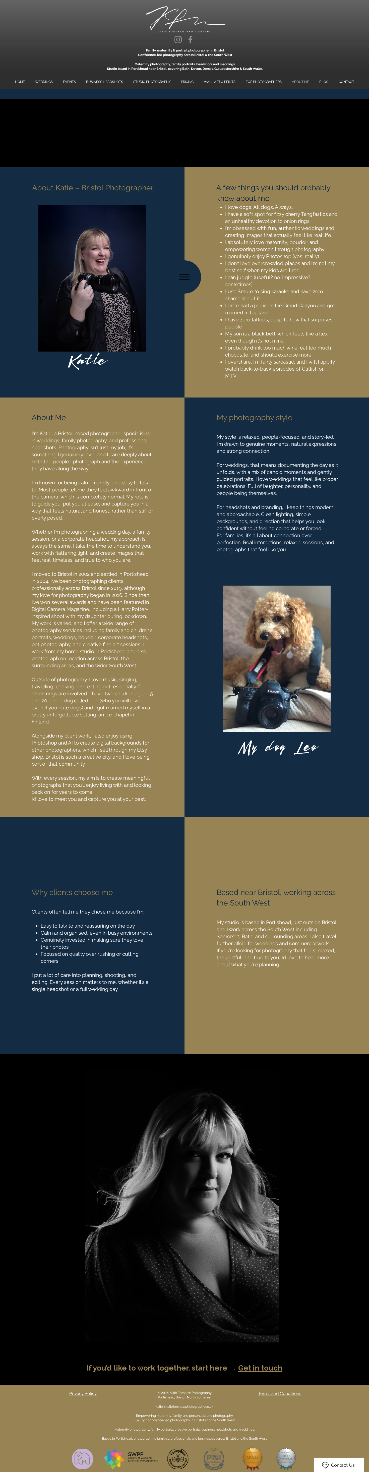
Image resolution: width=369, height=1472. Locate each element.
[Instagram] (178, 39)
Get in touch (260, 1368)
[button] (151, 82)
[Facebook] (190, 39)
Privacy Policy (83, 1393)
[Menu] (184, 277)
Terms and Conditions (279, 1393)
